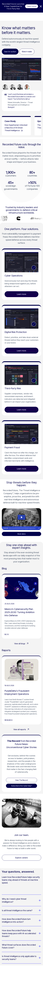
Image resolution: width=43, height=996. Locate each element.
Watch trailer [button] (27, 51)
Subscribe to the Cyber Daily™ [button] (21, 786)
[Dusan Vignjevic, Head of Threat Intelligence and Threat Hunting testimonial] (12, 87)
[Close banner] (40, 6)
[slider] (21, 528)
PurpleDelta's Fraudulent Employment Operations (17, 692)
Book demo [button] (22, 534)
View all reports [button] (19, 729)
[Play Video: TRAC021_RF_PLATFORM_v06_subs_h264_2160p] (21, 517)
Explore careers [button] (21, 858)
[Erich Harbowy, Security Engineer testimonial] (5, 87)
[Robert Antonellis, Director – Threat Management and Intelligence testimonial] (27, 87)
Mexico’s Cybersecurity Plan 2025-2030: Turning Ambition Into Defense (20, 612)
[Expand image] (34, 267)
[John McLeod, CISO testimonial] (19, 87)
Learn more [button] (21, 294)
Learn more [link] (31, 6)
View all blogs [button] (19, 643)
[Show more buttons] (39, 528)
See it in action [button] (10, 51)
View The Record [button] (21, 780)
